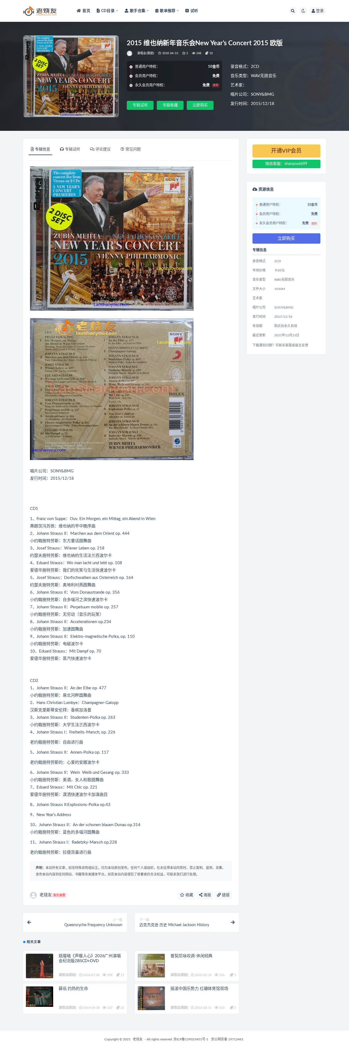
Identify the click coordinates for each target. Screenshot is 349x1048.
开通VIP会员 (286, 151)
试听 (194, 11)
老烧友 (52, 895)
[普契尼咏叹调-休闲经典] (151, 966)
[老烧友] (130, 53)
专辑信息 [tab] (42, 149)
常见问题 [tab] (133, 149)
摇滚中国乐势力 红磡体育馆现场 (199, 989)
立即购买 (200, 105)
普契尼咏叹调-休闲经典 (191, 956)
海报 (206, 895)
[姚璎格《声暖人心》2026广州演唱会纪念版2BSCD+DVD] (39, 966)
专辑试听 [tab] (72, 149)
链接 (225, 895)
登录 (320, 11)
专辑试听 (140, 105)
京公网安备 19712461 (227, 1039)
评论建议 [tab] (103, 149)
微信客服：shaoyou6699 (286, 164)
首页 (86, 11)
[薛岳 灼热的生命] (39, 996)
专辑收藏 (170, 105)
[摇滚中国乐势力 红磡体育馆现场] (151, 998)
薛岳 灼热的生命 (73, 989)
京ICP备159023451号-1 (190, 1039)
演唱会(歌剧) (145, 53)
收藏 (188, 895)
